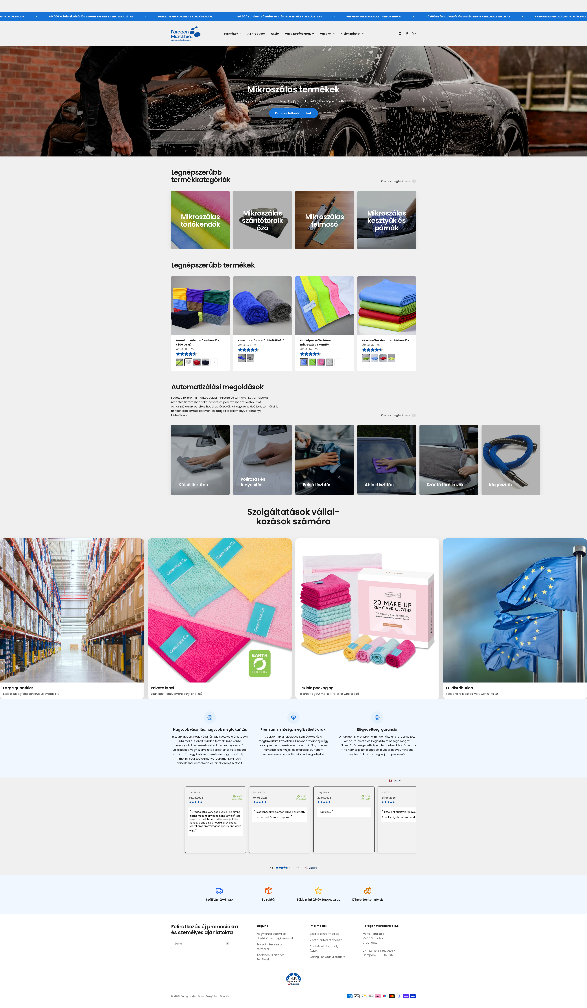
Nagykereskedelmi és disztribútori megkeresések (275, 936)
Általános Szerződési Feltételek (271, 957)
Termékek (230, 33)
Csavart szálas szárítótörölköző (261, 340)
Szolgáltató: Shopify (217, 996)
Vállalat (325, 33)
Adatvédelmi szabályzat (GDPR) (326, 948)
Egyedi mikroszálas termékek (270, 947)
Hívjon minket (350, 33)
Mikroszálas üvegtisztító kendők (385, 340)
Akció (275, 33)
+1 (338, 362)
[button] (293, 867)
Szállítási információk (324, 934)
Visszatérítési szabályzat (326, 940)
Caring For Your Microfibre (327, 957)
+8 (214, 362)
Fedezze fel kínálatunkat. (293, 113)
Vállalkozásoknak (298, 33)
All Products (256, 33)
